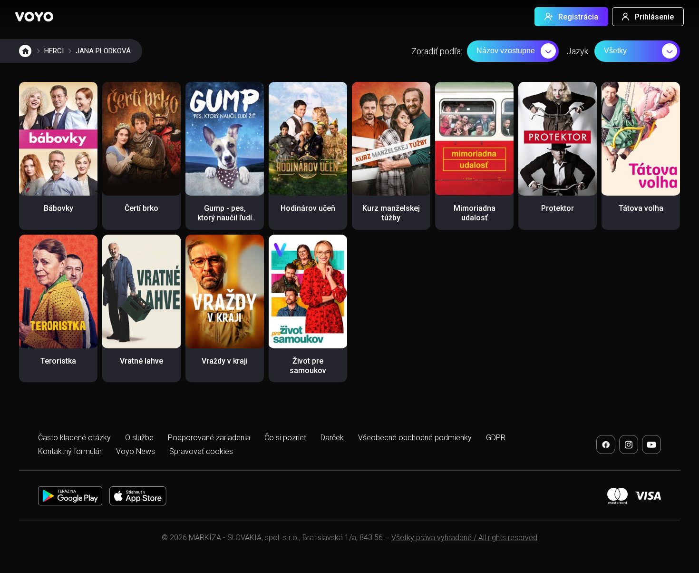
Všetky (615, 51)
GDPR (495, 437)
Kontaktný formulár (70, 451)
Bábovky (58, 208)
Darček (332, 437)
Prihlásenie (654, 16)
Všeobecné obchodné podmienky (415, 437)
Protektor (557, 208)
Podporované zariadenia (209, 437)
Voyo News (135, 451)
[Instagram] (628, 444)
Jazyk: (578, 51)
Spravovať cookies (201, 451)
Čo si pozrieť (285, 437)
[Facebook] (605, 444)
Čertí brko (141, 208)
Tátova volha (641, 208)
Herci (54, 51)
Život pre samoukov (308, 365)
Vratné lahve (141, 361)
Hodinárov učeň (308, 208)
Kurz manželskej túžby (391, 213)
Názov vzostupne (505, 51)
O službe (139, 437)
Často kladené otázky (74, 437)
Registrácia (578, 16)
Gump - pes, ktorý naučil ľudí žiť (224, 218)
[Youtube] (651, 444)
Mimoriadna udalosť (474, 213)
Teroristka (58, 361)
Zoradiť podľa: (436, 51)
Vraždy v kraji (225, 361)
